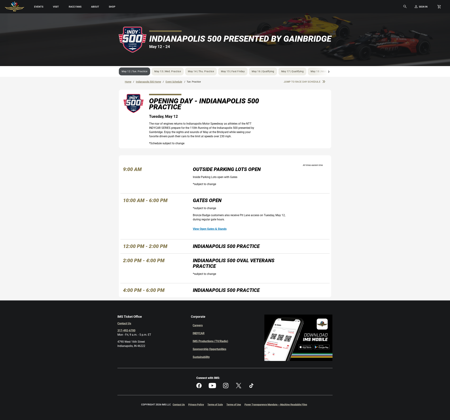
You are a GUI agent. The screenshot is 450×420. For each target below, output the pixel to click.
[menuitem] (38, 6)
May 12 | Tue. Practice (134, 71)
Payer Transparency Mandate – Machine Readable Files (276, 404)
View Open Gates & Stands (210, 229)
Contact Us (124, 323)
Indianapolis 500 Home (148, 81)
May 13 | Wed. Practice (167, 71)
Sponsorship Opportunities (209, 349)
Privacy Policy (196, 404)
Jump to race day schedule (302, 81)
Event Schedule (174, 81)
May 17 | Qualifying (292, 71)
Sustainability (201, 357)
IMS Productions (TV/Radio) (210, 341)
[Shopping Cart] (439, 6)
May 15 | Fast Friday (233, 71)
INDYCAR (198, 333)
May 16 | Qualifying (263, 71)
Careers (198, 325)
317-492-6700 (126, 330)
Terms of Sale (215, 404)
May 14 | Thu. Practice (201, 71)
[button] (405, 7)
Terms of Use (233, 404)
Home (128, 81)
